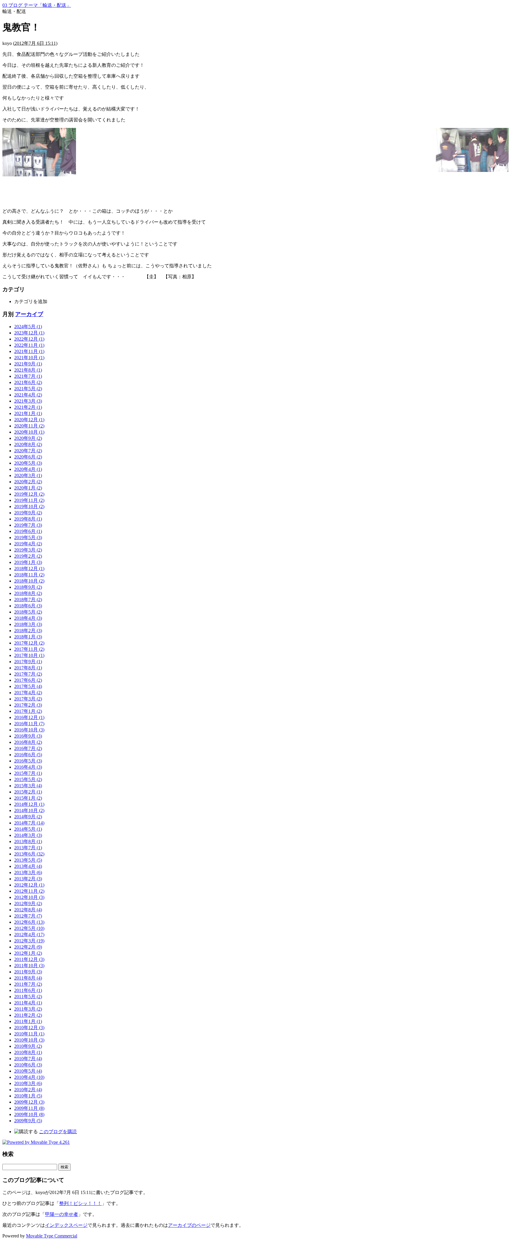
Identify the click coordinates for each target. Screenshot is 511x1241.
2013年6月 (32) (29, 853)
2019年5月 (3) (28, 537)
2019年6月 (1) (28, 531)
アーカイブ (29, 314)
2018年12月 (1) (29, 568)
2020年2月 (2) (28, 481)
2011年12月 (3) (29, 959)
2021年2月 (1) (28, 407)
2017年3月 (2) (28, 698)
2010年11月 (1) (29, 1033)
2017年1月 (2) (28, 711)
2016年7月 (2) (28, 748)
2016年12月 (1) (29, 717)
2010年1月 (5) (28, 1095)
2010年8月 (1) (28, 1052)
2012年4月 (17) (29, 934)
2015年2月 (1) (28, 791)
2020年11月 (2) (29, 425)
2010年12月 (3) (29, 1027)
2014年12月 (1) (29, 804)
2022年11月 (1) (29, 345)
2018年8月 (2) (28, 593)
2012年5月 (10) (29, 928)
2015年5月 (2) (28, 779)
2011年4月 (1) (28, 1002)
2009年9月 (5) (28, 1120)
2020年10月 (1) (29, 432)
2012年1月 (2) (28, 953)
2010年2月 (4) (28, 1089)
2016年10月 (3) (29, 729)
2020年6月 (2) (28, 456)
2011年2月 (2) (28, 1015)
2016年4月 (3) (28, 767)
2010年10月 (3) (29, 1039)
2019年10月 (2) (29, 506)
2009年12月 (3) (29, 1102)
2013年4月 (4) (28, 866)
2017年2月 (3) (28, 704)
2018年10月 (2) (29, 580)
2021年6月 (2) (28, 382)
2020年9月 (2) (28, 438)
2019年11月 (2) (29, 500)
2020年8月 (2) (28, 444)
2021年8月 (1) (28, 370)
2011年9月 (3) (28, 971)
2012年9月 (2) (28, 903)
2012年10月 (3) (29, 897)
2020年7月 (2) (28, 450)
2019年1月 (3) (28, 562)
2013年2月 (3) (28, 878)
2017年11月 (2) (29, 649)
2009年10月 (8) (29, 1114)
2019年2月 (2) (28, 556)
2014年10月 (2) (29, 810)
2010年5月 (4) (28, 1071)
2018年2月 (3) (28, 630)
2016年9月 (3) (28, 736)
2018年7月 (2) (28, 599)
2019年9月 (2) (28, 512)
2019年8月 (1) (28, 518)
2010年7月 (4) (28, 1058)
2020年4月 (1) (28, 469)
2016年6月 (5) (28, 754)
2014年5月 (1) (28, 829)
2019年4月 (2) (28, 543)
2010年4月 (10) (29, 1077)
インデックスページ (66, 1225)
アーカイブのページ (189, 1225)
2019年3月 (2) (28, 549)
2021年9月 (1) (28, 363)
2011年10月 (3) (29, 965)
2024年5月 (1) (28, 326)
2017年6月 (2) (28, 680)
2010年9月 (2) (28, 1046)
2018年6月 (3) (28, 605)
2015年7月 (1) (28, 773)
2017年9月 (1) (28, 661)
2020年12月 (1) (29, 419)
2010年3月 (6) (28, 1083)
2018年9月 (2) (28, 587)
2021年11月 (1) (29, 351)
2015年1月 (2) (28, 798)
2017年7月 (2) (28, 673)
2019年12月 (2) (29, 494)
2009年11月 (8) (29, 1108)
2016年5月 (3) (28, 760)
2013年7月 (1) (28, 847)
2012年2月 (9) (28, 946)
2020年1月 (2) (28, 487)
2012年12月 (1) (29, 884)
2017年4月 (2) (28, 692)
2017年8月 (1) (28, 667)
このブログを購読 (58, 1131)
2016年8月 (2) (28, 742)
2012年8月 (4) (28, 909)
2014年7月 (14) (29, 822)
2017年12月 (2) (29, 642)
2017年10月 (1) (29, 655)
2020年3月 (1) (28, 475)
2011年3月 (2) (28, 1008)
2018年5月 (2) (28, 611)
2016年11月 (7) (29, 723)
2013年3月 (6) (28, 872)
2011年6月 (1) (28, 990)
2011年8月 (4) (28, 977)
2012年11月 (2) (29, 891)
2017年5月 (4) (28, 686)
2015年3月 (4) (28, 785)
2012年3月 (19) (29, 940)
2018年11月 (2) (29, 574)
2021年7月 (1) (28, 376)
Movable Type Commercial (51, 1235)
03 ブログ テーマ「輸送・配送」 (36, 5)
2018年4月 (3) (28, 618)
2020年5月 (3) (28, 463)
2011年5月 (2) (28, 996)
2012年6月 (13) (29, 922)
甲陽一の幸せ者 (61, 1214)
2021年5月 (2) (28, 388)
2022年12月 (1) (29, 338)
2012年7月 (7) (28, 915)
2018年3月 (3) (28, 624)
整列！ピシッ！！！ (80, 1203)
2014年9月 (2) (28, 816)
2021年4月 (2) (28, 394)
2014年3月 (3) (28, 835)
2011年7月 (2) (28, 984)
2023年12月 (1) (29, 332)
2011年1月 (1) (28, 1021)
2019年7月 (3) (28, 525)
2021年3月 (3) (28, 401)
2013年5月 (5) (28, 860)
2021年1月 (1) (28, 413)
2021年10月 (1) (29, 357)
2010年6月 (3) (28, 1064)
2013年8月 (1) (28, 841)
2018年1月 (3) (28, 636)
